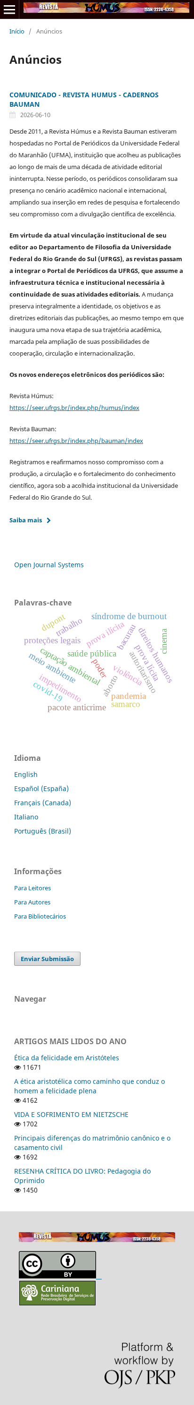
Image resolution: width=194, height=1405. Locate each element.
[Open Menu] (9, 9)
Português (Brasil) (42, 830)
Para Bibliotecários (40, 916)
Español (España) (41, 788)
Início (16, 31)
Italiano (26, 816)
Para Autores (32, 902)
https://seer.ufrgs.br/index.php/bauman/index (76, 440)
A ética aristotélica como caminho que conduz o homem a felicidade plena (89, 1086)
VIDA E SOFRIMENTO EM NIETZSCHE (71, 1114)
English (26, 774)
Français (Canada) (42, 802)
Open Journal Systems (49, 564)
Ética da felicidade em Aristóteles (66, 1057)
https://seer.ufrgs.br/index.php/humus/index (74, 407)
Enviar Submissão (47, 958)
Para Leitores (32, 888)
